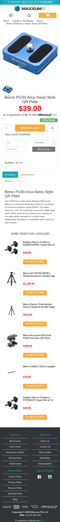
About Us (45, 441)
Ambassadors (45, 463)
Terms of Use (15, 476)
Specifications (27, 174)
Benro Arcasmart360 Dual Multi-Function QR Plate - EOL (37, 338)
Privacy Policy (15, 482)
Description (10, 174)
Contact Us (45, 446)
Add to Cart (31, 128)
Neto (42, 520)
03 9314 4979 (46, 2)
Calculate (45, 149)
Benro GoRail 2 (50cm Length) (39, 366)
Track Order (15, 446)
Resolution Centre (15, 452)
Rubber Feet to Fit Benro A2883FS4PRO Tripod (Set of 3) (39, 245)
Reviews (9, 181)
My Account (15, 441)
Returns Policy (15, 488)
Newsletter (45, 458)
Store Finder (45, 452)
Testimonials (15, 463)
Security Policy (15, 493)
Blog (15, 499)
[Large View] (7, 89)
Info (54, 114)
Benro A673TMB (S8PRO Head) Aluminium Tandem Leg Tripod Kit (39, 276)
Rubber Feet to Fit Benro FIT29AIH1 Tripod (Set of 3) (38, 399)
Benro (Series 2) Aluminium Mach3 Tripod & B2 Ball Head (39, 305)
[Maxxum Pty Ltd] (30, 8)
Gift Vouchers (15, 458)
